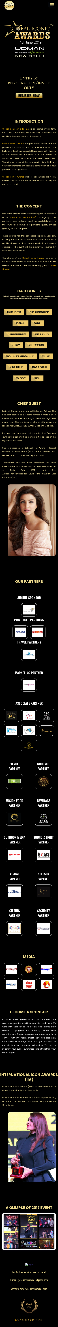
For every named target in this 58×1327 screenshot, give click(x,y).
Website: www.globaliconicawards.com (29, 1289)
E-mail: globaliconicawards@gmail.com (29, 1280)
